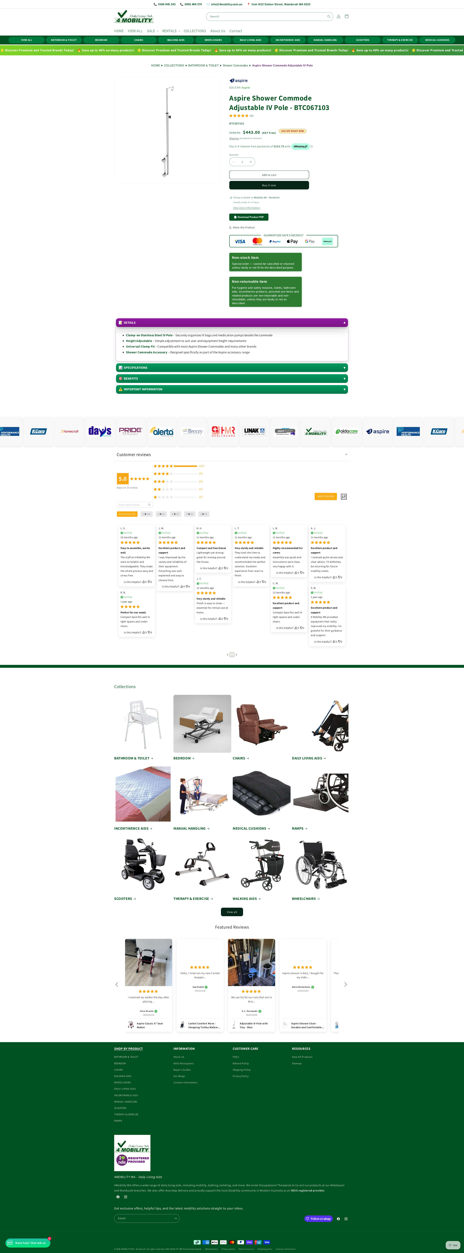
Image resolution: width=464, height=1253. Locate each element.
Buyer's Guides (182, 1069)
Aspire (246, 87)
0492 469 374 (191, 4)
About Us (178, 1056)
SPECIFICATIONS (133, 367)
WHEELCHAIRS (213, 40)
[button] (152, 30)
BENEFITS (128, 378)
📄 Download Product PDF (249, 217)
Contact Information (185, 1082)
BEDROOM (101, 40)
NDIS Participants (183, 1063)
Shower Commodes (235, 65)
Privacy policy (228, 1249)
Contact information (285, 1249)
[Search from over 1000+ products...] (329, 17)
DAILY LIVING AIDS (251, 40)
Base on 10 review (127, 487)
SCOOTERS (362, 40)
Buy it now (269, 185)
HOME (155, 65)
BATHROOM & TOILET (64, 40)
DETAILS (127, 322)
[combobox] (269, 17)
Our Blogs (179, 1076)
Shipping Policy (242, 1069)
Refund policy (211, 1249)
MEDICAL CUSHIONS (437, 40)
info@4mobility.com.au (224, 4)
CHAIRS (138, 40)
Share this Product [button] (244, 227)
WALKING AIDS (176, 40)
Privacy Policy (240, 1076)
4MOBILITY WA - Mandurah (133, 1249)
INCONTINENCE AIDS (288, 40)
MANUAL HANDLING (325, 40)
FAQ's (236, 1056)
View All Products (302, 1056)
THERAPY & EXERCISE (400, 40)
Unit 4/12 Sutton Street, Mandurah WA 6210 (278, 4)
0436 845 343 (164, 4)
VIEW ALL (26, 40)
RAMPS (298, 828)
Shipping (234, 138)
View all (232, 912)
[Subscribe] (175, 1218)
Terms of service (246, 1249)
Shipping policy (264, 1249)
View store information (246, 207)
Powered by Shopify (192, 1249)
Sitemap (297, 1063)
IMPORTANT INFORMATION (140, 389)
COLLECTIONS (174, 65)
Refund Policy (241, 1063)
